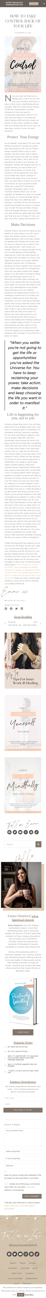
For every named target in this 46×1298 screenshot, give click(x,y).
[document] (23, 649)
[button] (44, 4)
